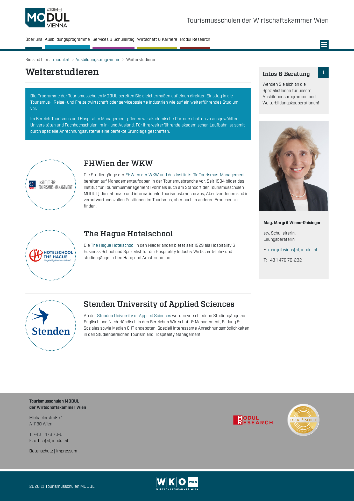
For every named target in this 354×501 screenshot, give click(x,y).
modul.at (61, 60)
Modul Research (195, 39)
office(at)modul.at (51, 441)
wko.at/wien (177, 484)
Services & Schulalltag (113, 39)
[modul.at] (47, 18)
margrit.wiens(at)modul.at (292, 250)
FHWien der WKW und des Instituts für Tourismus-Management (185, 175)
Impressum (66, 451)
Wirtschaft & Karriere (157, 39)
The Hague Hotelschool (112, 245)
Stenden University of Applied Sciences (134, 316)
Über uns (33, 39)
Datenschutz (41, 451)
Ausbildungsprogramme (67, 39)
